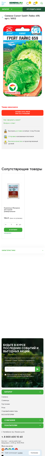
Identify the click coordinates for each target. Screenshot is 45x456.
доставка (18, 131)
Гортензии (6, 404)
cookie (20, 453)
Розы (3, 408)
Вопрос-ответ (9, 123)
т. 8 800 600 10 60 (12, 437)
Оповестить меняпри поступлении (22, 112)
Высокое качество (15, 141)
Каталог (5, 9)
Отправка (12, 136)
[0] (27, 3)
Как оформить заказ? (12, 120)
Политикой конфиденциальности (18, 378)
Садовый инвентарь (10, 411)
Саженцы (5, 400)
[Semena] (16, 3)
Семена (5, 397)
